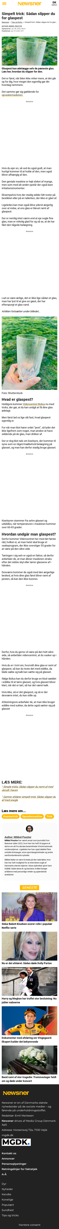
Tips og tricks (16, 22)
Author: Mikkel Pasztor (12, 26)
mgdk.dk (7, 1135)
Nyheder (7, 1189)
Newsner (5, 22)
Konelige (7, 1199)
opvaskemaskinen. (12, 94)
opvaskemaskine (32, 816)
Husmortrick (10, 816)
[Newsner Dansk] (29, 3)
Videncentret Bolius (34, 404)
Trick (49, 816)
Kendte (6, 1194)
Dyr (4, 1183)
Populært (8, 1204)
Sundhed (7, 1210)
